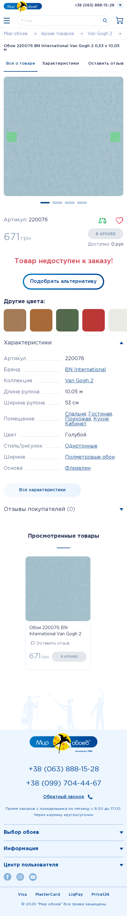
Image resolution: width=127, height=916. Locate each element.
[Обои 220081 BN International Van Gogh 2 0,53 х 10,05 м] (43, 322)
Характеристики (60, 63)
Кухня (101, 419)
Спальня (75, 414)
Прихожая (78, 419)
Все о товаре (20, 63)
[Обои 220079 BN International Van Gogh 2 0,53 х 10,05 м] (69, 322)
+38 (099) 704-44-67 (63, 783)
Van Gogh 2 (79, 381)
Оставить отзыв (53, 643)
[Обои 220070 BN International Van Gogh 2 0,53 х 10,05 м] (95, 322)
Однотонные (81, 446)
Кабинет (76, 424)
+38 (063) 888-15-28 (94, 5)
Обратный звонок (63, 797)
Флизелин (78, 468)
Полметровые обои (90, 457)
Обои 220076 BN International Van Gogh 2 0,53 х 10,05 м (55, 631)
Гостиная (100, 414)
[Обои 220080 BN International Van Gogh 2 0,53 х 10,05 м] (17, 322)
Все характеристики (42, 490)
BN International (85, 370)
